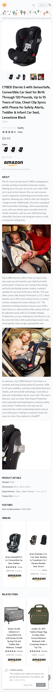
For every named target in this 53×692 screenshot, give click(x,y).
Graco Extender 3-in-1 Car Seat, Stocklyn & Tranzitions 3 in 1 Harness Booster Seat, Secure (38, 560)
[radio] (3, 128)
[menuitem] (43, 4)
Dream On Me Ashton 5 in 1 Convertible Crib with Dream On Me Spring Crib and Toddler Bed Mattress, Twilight (14, 638)
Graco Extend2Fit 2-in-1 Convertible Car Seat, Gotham (14, 560)
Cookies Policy (19, 680)
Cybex (4, 121)
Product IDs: (11, 496)
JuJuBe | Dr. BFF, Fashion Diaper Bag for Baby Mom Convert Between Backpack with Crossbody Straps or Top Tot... (38, 638)
